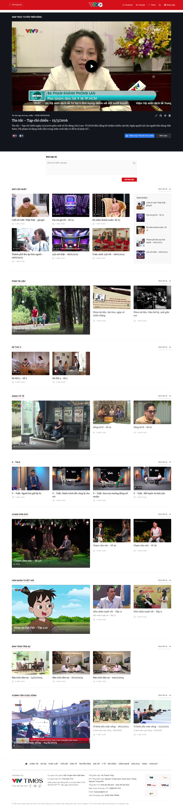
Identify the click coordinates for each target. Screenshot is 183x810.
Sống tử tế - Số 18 (143, 427)
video (144, 764)
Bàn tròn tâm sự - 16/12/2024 (67, 677)
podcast (153, 764)
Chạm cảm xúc (20, 514)
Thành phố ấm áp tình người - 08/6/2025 (27, 256)
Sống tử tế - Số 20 (25, 443)
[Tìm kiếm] (160, 5)
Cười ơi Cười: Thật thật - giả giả (28, 220)
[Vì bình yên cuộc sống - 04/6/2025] (51, 724)
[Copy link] (156, 115)
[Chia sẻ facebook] (160, 115)
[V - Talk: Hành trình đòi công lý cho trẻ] (71, 478)
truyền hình (85, 764)
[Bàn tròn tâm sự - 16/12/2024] (71, 663)
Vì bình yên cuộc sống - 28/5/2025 (111, 726)
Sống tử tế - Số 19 (102, 427)
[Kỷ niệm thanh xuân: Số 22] (140, 230)
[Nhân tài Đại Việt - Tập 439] (51, 609)
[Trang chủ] (26, 764)
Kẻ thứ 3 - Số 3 (59, 378)
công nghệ (124, 764)
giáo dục (135, 764)
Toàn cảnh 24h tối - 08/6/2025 (108, 254)
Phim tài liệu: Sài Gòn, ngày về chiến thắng (108, 314)
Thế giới (64, 764)
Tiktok (153, 5)
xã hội (43, 764)
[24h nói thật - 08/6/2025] (140, 255)
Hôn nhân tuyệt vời (23, 580)
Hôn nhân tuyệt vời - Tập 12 (107, 611)
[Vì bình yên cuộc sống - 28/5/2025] (112, 711)
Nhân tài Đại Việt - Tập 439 (31, 627)
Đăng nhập (171, 5)
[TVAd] (165, 777)
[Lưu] (169, 115)
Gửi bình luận (129, 180)
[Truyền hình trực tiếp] (96, 4)
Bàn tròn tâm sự (21, 646)
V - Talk (16, 462)
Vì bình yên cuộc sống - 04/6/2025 (35, 742)
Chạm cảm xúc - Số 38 (145, 545)
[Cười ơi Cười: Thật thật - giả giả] (30, 205)
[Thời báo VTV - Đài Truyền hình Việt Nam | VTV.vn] (28, 780)
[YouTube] (35, 786)
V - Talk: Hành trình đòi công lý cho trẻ (71, 495)
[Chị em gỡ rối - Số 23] (140, 218)
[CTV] (151, 785)
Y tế (104, 764)
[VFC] (151, 777)
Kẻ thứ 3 (16, 347)
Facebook (129, 5)
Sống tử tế (18, 396)
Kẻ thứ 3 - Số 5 (19, 378)
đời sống (112, 764)
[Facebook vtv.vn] (30, 786)
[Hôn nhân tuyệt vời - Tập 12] (112, 596)
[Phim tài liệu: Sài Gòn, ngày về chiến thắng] (112, 297)
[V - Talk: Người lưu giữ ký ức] (30, 478)
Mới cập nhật (19, 189)
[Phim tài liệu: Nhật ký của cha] (51, 310)
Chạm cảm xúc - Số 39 (104, 545)
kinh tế (73, 764)
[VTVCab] (165, 785)
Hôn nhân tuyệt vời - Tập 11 (148, 611)
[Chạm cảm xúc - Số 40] (51, 543)
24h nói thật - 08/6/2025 (65, 254)
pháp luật (53, 764)
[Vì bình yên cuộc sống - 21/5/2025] (152, 711)
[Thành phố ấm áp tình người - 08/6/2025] (140, 242)
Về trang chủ (17, 5)
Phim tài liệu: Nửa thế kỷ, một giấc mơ (151, 314)
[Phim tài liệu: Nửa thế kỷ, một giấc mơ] (152, 297)
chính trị (34, 764)
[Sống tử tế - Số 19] (112, 412)
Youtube (142, 5)
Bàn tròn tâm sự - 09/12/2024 (108, 677)
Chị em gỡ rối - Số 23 (63, 220)
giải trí (96, 764)
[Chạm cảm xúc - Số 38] (152, 530)
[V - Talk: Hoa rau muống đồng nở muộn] (112, 478)
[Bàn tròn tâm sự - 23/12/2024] (30, 663)
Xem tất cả (162, 189)
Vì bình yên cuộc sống (24, 695)
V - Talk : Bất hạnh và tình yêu (149, 493)
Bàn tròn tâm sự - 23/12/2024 (27, 677)
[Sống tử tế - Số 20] (51, 425)
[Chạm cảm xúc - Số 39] (112, 530)
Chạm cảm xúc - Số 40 (28, 560)
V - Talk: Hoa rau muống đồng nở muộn (110, 495)
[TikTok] (40, 786)
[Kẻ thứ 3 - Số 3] (71, 363)
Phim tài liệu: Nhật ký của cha (32, 328)
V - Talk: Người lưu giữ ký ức (26, 493)
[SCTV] (151, 793)
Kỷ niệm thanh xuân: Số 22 (106, 220)
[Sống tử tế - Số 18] (152, 412)
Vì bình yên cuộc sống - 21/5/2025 (151, 726)
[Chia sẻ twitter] (165, 115)
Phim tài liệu (19, 281)
